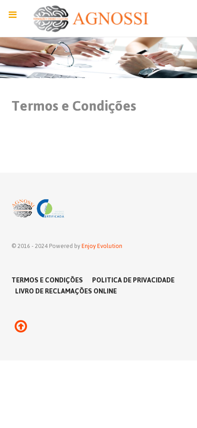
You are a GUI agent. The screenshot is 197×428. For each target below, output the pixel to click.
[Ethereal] (98, 18)
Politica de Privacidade (133, 280)
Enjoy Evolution (102, 245)
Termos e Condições (47, 280)
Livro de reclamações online (66, 291)
